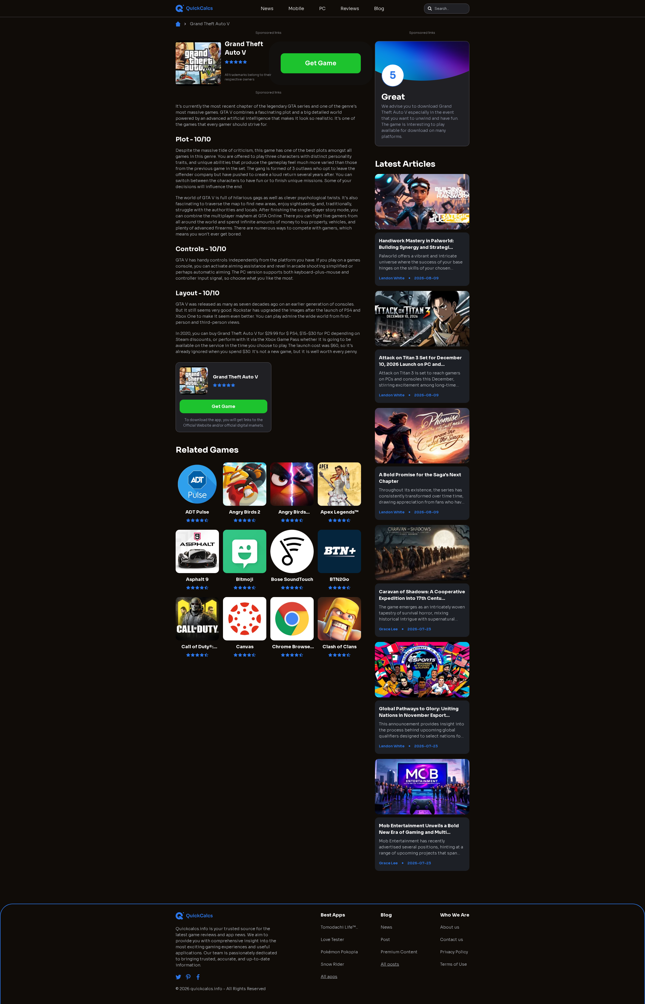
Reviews (350, 8)
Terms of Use (453, 964)
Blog (379, 8)
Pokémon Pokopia (339, 952)
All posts (390, 964)
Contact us (451, 939)
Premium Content (399, 952)
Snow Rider (332, 964)
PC (322, 8)
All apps (329, 976)
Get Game (320, 63)
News (267, 8)
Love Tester (332, 939)
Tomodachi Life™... (339, 927)
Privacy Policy (454, 952)
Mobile (296, 8)
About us (449, 927)
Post (385, 939)
